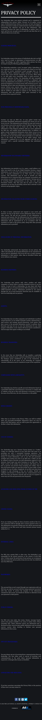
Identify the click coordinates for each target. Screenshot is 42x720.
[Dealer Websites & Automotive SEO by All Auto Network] (26, 709)
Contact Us (38, 704)
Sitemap (31, 704)
